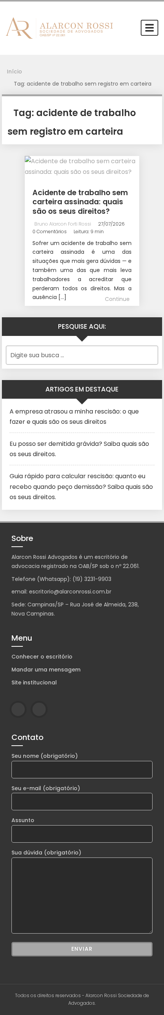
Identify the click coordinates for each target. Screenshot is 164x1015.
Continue (117, 299)
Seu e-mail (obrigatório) (45, 788)
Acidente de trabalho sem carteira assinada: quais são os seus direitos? (80, 202)
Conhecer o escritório (41, 656)
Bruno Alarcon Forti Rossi (62, 224)
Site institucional (34, 682)
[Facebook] (18, 709)
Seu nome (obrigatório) (44, 756)
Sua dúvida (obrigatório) (46, 852)
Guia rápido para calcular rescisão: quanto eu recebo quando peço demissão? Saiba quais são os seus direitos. (81, 486)
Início (14, 71)
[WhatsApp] (39, 709)
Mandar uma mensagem (45, 669)
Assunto (22, 820)
